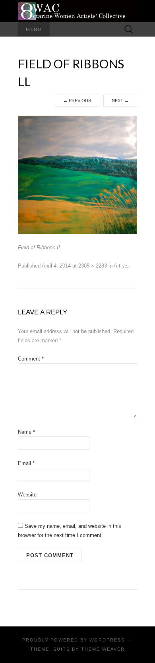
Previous (77, 100)
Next (120, 100)
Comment (31, 359)
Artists (121, 266)
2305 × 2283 (92, 266)
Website (27, 495)
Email (26, 463)
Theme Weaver (103, 649)
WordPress (107, 640)
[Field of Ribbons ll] (77, 174)
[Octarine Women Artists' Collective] (77, 11)
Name (26, 432)
